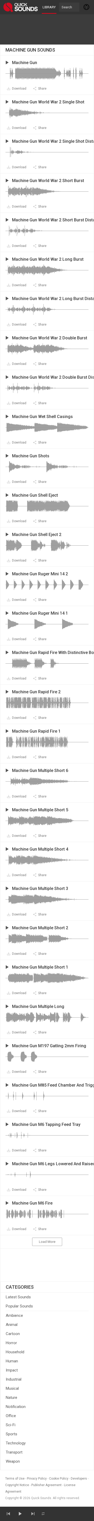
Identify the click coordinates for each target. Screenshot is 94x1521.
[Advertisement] (47, 29)
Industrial (13, 1379)
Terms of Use (15, 1478)
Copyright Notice (17, 1485)
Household (15, 1352)
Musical (12, 1388)
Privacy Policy (37, 1478)
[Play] (20, 1514)
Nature (11, 1397)
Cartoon (13, 1333)
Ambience (14, 1315)
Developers (79, 1478)
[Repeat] (43, 1514)
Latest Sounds (18, 1297)
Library (49, 7)
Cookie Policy (58, 1478)
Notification (16, 1406)
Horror (11, 1343)
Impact (12, 1370)
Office (11, 1415)
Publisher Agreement (46, 1485)
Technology (16, 1443)
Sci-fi (10, 1425)
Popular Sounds (19, 1306)
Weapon (13, 1461)
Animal (11, 1324)
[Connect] (86, 7)
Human (12, 1361)
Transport (14, 1452)
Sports (11, 1434)
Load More (47, 1242)
